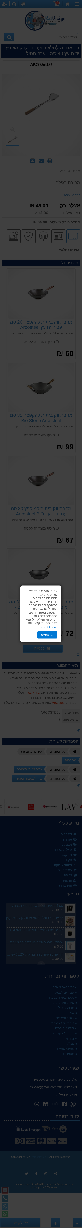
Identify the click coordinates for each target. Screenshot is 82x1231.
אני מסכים (47, 634)
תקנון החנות (49, 626)
